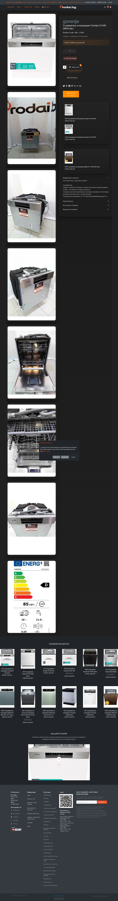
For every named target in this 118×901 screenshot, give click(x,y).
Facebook (16, 810)
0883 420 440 (14, 796)
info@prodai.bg (15, 804)
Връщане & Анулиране (70, 209)
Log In (110, 2)
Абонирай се (102, 802)
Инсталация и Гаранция (70, 205)
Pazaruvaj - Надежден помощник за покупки (59, 899)
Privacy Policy (103, 896)
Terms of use (94, 896)
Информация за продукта (71, 178)
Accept (73, 457)
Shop (29, 795)
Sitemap (30, 822)
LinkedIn (15, 817)
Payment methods (33, 813)
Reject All (56, 457)
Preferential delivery (31, 809)
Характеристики (68, 201)
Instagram (16, 813)
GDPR (28, 826)
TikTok (15, 823)
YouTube (15, 820)
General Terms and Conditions (33, 818)
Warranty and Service (32, 803)
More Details (46, 451)
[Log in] (110, 7)
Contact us (31, 799)
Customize (65, 457)
